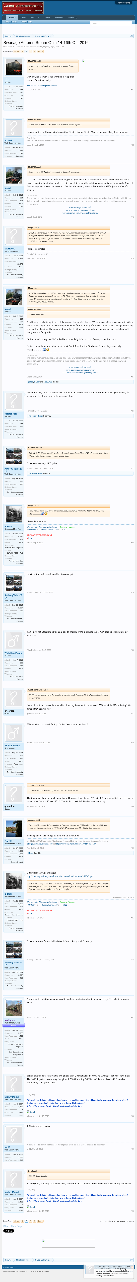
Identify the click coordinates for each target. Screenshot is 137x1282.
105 (21, 755)
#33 (132, 806)
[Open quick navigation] (131, 36)
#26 (132, 411)
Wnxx (21, 267)
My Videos (32, 529)
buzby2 (8, 140)
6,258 (20, 851)
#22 (132, 145)
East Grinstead (17, 862)
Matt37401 (10, 248)
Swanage (19, 156)
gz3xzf (30, 382)
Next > (40, 51)
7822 (65, 529)
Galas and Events (22, 47)
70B (21, 98)
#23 (132, 217)
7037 (21, 1115)
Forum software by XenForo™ (26, 1271)
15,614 (20, 259)
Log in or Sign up (123, 3)
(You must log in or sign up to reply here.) (117, 1221)
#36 (132, 960)
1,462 (20, 1107)
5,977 (20, 1033)
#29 (132, 592)
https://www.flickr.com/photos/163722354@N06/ (76, 843)
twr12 (7, 1147)
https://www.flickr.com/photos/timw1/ (42, 85)
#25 (132, 377)
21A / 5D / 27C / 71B (15, 553)
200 (21, 663)
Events (47, 17)
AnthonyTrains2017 (13, 470)
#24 (132, 258)
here (30, 538)
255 (21, 424)
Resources (35, 17)
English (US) (8, 1267)
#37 (132, 1017)
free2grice (31, 1017)
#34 (132, 848)
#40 (132, 1211)
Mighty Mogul (12, 1097)
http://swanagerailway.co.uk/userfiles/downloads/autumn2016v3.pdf (60, 876)
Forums (12, 18)
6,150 (20, 536)
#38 (132, 1116)
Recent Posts (26, 22)
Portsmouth (18, 764)
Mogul (8, 188)
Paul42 (8, 841)
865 (21, 90)
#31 (132, 714)
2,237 (20, 481)
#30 (132, 650)
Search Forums (11, 22)
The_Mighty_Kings (46, 47)
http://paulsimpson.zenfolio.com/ (39, 843)
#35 (132, 918)
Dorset (20, 206)
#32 (132, 743)
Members (59, 17)
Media (23, 17)
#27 (132, 468)
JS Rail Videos (12, 745)
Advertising (72, 17)
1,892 (20, 150)
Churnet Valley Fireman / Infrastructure (42, 526)
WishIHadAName (13, 653)
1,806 (20, 1157)
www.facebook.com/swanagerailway (80, 210)
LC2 (7, 79)
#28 (132, 543)
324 (21, 198)
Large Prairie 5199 (49, 529)
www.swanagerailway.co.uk (80, 207)
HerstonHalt (11, 414)
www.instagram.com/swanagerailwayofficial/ (80, 212)
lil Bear (37, 382)
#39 (132, 1149)
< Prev (16, 51)
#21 (132, 90)
